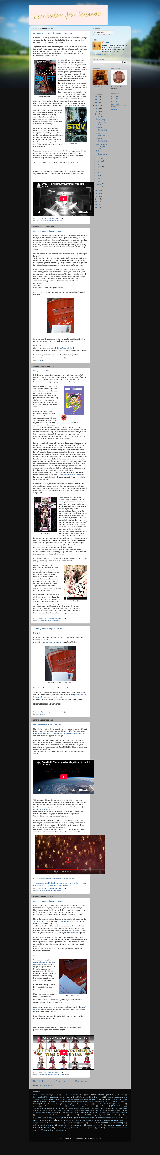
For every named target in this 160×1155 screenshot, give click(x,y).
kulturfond (103, 1110)
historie (106, 1106)
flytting (71, 1104)
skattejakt (67, 1123)
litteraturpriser (93, 1112)
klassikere (123, 1108)
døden (39, 1101)
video (37, 1130)
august (99, 167)
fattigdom (45, 1104)
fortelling (96, 1104)
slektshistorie (91, 1123)
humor (44, 1108)
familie (115, 1101)
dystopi (115, 1099)
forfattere (78, 1104)
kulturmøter (111, 1110)
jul (59, 1074)
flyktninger (64, 1104)
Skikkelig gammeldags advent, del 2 (49, 901)
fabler (86, 1101)
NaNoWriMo (107, 1115)
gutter (76, 1106)
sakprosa (76, 1120)
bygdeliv (44, 1099)
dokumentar (91, 1099)
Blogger (98, 1139)
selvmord (43, 1123)
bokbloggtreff (118, 1097)
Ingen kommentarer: (55, 358)
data (64, 1099)
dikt (81, 1099)
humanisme (36, 1108)
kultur (96, 1110)
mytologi (98, 1115)
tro (96, 1125)
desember (100, 116)
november (100, 158)
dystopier (123, 1099)
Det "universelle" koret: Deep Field (48, 724)
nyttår (56, 1117)
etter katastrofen (70, 1101)
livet (100, 1112)
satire (108, 1120)
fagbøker (99, 1101)
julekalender (95, 1108)
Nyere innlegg (39, 1081)
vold (63, 1130)
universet (48, 890)
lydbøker (124, 1112)
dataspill (70, 1099)
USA (65, 1128)
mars (99, 181)
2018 (97, 114)
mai (98, 175)
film (56, 1104)
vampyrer (92, 1128)
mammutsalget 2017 (50, 1115)
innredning (53, 1108)
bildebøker (52, 1097)
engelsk (46, 1101)
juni (98, 172)
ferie (51, 1104)
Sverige (51, 1125)
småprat (111, 1123)
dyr (109, 1099)
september (100, 164)
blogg (91, 1097)
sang (100, 1120)
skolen (75, 1123)
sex (56, 1123)
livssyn (107, 1112)
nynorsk (48, 1117)
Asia (83, 1094)
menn (65, 1115)
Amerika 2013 (75, 1095)
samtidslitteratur (92, 1120)
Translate (108, 35)
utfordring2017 (75, 1128)
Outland (72, 422)
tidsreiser (89, 1125)
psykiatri (100, 1117)
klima (38, 1110)
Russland (68, 1120)
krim (70, 1110)
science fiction (51, 221)
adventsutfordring (51, 1074)
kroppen (89, 1110)
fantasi (123, 1101)
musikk (42, 890)
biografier (84, 1097)
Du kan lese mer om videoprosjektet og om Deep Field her (54, 878)
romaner (43, 221)
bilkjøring (67, 1097)
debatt (76, 1099)
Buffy (125, 1097)
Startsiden (61, 1081)
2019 (97, 111)
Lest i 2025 (115, 99)
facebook (92, 1101)
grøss (69, 1106)
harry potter (83, 1106)
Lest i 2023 (115, 104)
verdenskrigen (112, 1128)
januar (99, 187)
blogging (99, 1097)
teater (68, 1125)
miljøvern (72, 1115)
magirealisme (38, 1115)
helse (99, 1106)
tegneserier (56, 620)
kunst (118, 1110)
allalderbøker (64, 1094)
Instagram (114, 109)
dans (58, 1099)
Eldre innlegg (81, 1081)
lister (72, 1112)
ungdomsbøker (41, 1127)
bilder (61, 1097)
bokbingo (109, 1097)
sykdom (60, 1125)
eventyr (79, 1101)
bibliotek (122, 1095)
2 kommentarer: (53, 218)
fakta (107, 1101)
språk (34, 1125)
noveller (39, 1117)
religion (36, 1120)
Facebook (114, 107)
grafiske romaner (60, 1106)
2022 (97, 102)
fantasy (36, 1104)
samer (83, 1120)
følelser (121, 1104)
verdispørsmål (122, 1128)
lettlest (67, 1112)
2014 (97, 199)
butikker (37, 1099)
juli (98, 169)
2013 (97, 202)
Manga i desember (41, 370)
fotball (103, 1104)
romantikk (60, 1120)
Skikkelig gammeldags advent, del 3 (49, 628)
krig (64, 1110)
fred (115, 1104)
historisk (115, 1106)
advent (42, 360)
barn (87, 1095)
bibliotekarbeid (39, 1097)
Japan (82, 1108)
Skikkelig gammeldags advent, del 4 (49, 231)
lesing (59, 1112)
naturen (116, 1115)
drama (101, 1099)
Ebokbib (63, 921)
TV (102, 1125)
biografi (75, 1097)
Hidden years (75, 933)
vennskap (100, 1128)
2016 (97, 193)
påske (115, 1117)
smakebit (101, 1123)
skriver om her (69, 475)
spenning (60, 221)
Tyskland (109, 1125)
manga (59, 1115)
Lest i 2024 (115, 101)
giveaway (49, 1106)
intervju (71, 1108)
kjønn (42, 620)
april (98, 178)
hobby (123, 1106)
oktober (99, 161)
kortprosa (58, 1110)
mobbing (82, 1115)
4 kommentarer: (53, 1072)
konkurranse (45, 1110)
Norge (125, 1115)
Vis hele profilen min (99, 54)
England (53, 1101)
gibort (43, 1106)
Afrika (57, 1094)
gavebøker (36, 1106)
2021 (97, 105)
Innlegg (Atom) (47, 1085)
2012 (97, 205)
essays (61, 1101)
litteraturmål (81, 1112)
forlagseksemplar (87, 1104)
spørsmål (42, 1125)
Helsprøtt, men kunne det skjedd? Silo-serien (52, 33)
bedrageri (114, 1094)
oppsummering (68, 1117)
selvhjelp (36, 1123)
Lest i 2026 (115, 96)
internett (62, 1108)
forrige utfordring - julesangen (51, 642)
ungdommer (119, 1125)
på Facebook (64, 348)
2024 (97, 97)
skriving (81, 1123)
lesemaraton (51, 1112)
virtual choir (57, 890)
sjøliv (61, 1123)
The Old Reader (39, 921)
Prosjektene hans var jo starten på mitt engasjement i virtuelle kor (61, 733)
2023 (97, 99)
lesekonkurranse (40, 1112)
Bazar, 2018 (78, 143)
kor (52, 1110)
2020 (97, 108)
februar (99, 184)
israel (76, 1108)
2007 (97, 207)
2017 (97, 190)
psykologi (108, 1117)
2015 (97, 196)
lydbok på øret (115, 1112)
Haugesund (92, 1106)
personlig (84, 1117)
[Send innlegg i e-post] (62, 218)
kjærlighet (104, 1108)
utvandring (84, 1128)
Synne (106, 42)
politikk (91, 1117)
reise (121, 1117)
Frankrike (109, 1104)
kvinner (124, 1110)
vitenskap (57, 1130)
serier (50, 1123)
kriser (76, 1110)
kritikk (82, 1110)
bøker (51, 1099)
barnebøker (99, 1094)
